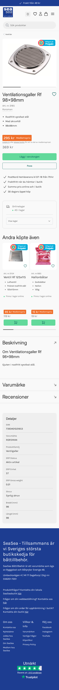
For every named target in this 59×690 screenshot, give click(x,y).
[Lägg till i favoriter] (25, 266)
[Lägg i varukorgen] (16, 323)
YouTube (46, 636)
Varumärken (28, 631)
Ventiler (8, 34)
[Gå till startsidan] (8, 12)
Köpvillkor (28, 640)
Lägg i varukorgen (29, 156)
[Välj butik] (28, 14)
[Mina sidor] (40, 13)
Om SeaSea (8, 643)
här (19, 593)
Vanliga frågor (29, 636)
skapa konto (19, 142)
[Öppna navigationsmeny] (53, 14)
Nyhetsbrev (8, 631)
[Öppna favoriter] (35, 14)
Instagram (47, 631)
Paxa (29, 165)
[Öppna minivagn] (46, 14)
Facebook (47, 627)
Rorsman (7, 109)
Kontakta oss (9, 627)
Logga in (6, 142)
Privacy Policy (29, 644)
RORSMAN (11, 439)
